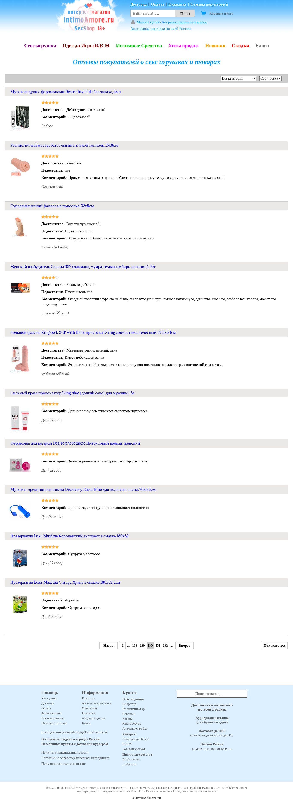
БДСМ (126, 744)
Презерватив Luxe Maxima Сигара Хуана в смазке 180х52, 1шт (65, 582)
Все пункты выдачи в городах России (70, 739)
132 (165, 645)
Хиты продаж (183, 45)
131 (158, 645)
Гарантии (88, 698)
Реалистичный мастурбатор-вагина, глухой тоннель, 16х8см (64, 145)
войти (202, 22)
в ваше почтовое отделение (212, 746)
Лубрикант (130, 764)
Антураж (129, 734)
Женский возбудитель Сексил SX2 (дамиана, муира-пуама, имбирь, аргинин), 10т (83, 266)
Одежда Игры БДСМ (86, 45)
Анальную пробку (135, 728)
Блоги (262, 45)
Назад (108, 645)
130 (150, 645)
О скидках (177, 4)
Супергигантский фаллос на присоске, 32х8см (52, 205)
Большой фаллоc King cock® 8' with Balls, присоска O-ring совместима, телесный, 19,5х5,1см (93, 332)
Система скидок (52, 718)
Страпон (128, 714)
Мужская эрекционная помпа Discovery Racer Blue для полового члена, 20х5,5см (83, 489)
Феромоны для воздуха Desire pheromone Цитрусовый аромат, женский (75, 443)
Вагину (127, 719)
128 (134, 645)
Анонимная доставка (147, 28)
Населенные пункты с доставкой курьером (74, 744)
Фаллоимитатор (133, 709)
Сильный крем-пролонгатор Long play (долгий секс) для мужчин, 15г (72, 393)
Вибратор (129, 704)
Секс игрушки (133, 699)
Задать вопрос (51, 713)
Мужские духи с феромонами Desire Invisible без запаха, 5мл (65, 91)
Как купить (49, 698)
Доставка (138, 4)
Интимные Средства (139, 45)
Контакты (88, 713)
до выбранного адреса (212, 720)
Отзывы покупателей (209, 4)
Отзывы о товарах (53, 723)
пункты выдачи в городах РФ (212, 733)
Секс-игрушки (40, 45)
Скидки (240, 45)
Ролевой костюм (133, 749)
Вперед (184, 645)
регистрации (178, 22)
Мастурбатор (131, 724)
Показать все (275, 645)
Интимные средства (137, 754)
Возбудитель (131, 759)
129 (142, 645)
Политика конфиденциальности (64, 752)
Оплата (157, 4)
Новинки (215, 45)
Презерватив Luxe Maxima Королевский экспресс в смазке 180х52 (69, 535)
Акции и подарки (94, 718)
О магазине (90, 708)
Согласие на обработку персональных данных (75, 758)
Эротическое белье (135, 739)
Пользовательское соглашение (63, 763)
